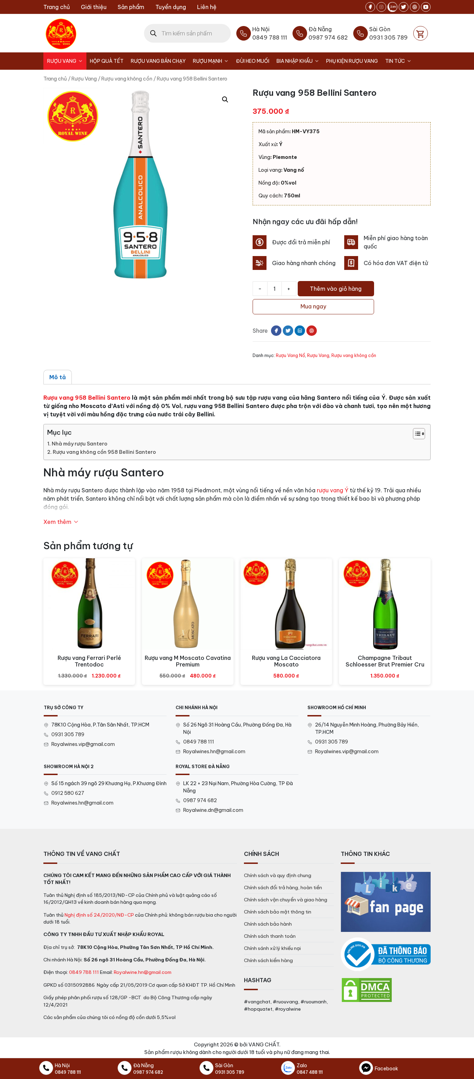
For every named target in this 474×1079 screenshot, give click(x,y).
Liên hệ (207, 6)
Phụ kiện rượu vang (352, 61)
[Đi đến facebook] (370, 7)
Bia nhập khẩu (295, 61)
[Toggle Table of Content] (415, 434)
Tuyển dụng (170, 6)
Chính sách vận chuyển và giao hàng (285, 900)
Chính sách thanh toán (270, 936)
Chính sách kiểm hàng (268, 960)
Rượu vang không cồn (126, 78)
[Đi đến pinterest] (415, 7)
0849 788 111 (198, 742)
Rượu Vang (61, 61)
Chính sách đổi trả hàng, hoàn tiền (283, 887)
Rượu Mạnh (207, 61)
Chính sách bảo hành (268, 924)
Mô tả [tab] (57, 377)
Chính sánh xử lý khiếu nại (272, 948)
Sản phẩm (131, 6)
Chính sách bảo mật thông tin (277, 912)
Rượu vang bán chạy (158, 61)
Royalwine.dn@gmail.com (213, 810)
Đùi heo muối (252, 61)
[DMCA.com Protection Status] (367, 989)
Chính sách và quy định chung (277, 875)
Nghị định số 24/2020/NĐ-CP (99, 915)
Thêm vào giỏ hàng (336, 288)
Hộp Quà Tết (107, 61)
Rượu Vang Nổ (290, 355)
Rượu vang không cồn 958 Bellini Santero (104, 452)
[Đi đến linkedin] (300, 330)
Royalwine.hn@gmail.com (142, 972)
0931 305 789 (67, 734)
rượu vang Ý (332, 490)
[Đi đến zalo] (392, 7)
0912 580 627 (67, 793)
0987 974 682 (200, 800)
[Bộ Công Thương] (386, 954)
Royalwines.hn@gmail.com (214, 751)
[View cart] (420, 33)
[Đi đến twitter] (403, 7)
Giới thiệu (94, 6)
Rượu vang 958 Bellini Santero (86, 397)
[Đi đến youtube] (426, 7)
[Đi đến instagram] (381, 7)
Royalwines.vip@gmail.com (83, 744)
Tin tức (395, 61)
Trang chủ (56, 6)
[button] (225, 99)
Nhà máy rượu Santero (79, 444)
